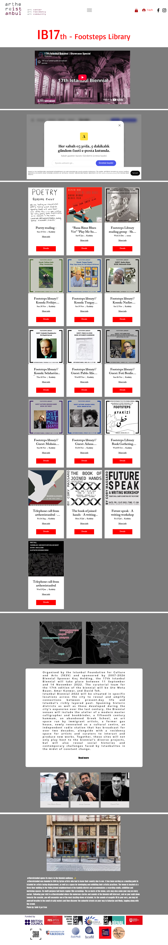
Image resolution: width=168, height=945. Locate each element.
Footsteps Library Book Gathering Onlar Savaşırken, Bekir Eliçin (122, 442)
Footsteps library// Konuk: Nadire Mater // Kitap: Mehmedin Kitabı (122, 301)
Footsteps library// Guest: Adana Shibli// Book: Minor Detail (84, 442)
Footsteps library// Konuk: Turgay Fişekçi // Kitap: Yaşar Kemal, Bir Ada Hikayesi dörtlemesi (84, 301)
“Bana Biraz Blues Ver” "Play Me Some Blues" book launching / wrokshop (84, 230)
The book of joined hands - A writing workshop (84, 513)
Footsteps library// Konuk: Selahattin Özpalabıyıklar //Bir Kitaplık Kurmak (46, 372)
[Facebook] (158, 10)
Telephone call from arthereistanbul (46, 584)
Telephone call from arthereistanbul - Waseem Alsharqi (46, 513)
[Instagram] (164, 10)
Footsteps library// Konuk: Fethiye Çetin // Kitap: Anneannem (46, 301)
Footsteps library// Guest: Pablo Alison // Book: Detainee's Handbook (84, 372)
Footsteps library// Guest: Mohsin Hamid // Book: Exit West (46, 442)
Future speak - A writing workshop (122, 513)
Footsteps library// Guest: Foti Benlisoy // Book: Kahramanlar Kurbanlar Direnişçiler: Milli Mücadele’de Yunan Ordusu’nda (122, 372)
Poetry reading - (46, 228)
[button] (89, 10)
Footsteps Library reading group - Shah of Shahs (122, 230)
